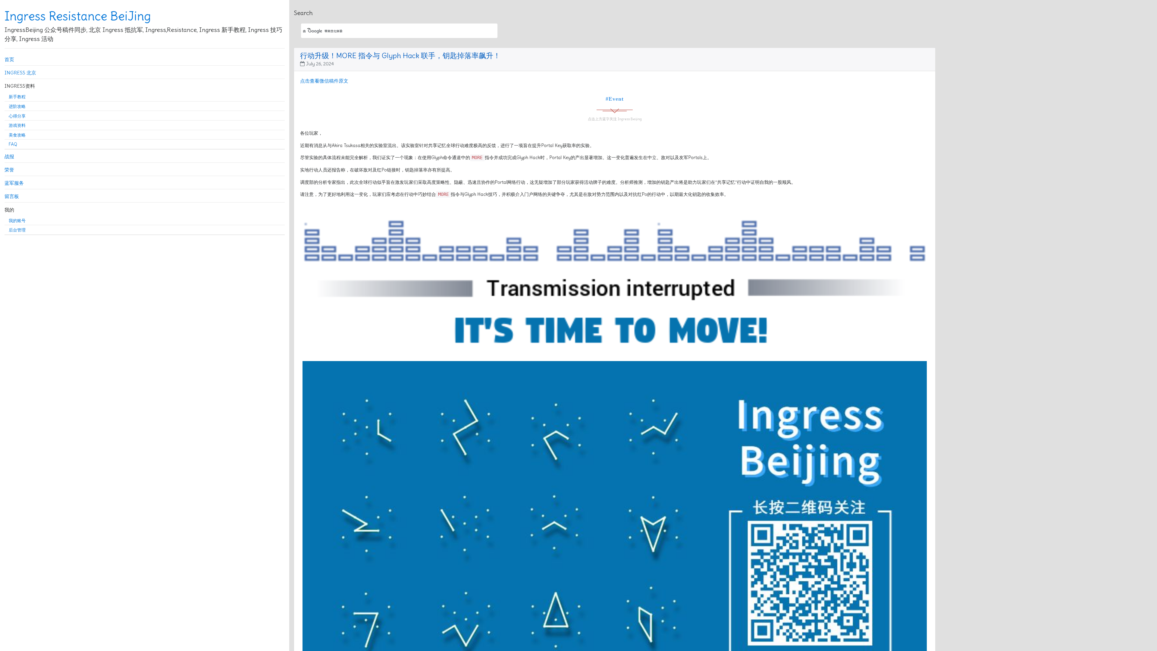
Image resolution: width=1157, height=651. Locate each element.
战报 (9, 156)
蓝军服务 (14, 183)
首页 (9, 59)
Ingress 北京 (20, 73)
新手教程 (17, 96)
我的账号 (17, 220)
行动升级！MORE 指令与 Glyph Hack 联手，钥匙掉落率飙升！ (400, 55)
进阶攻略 (17, 106)
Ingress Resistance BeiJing (78, 16)
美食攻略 (17, 135)
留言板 (12, 196)
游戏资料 (17, 125)
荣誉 (9, 170)
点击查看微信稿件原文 (324, 81)
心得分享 (17, 116)
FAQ (13, 144)
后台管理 (17, 230)
